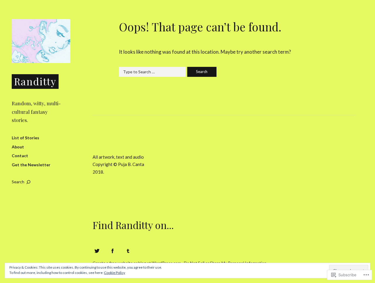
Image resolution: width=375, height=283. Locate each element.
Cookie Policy (114, 272)
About (18, 146)
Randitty (35, 81)
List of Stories (25, 137)
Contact (20, 155)
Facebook (112, 250)
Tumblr (128, 250)
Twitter (97, 250)
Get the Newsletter (31, 164)
